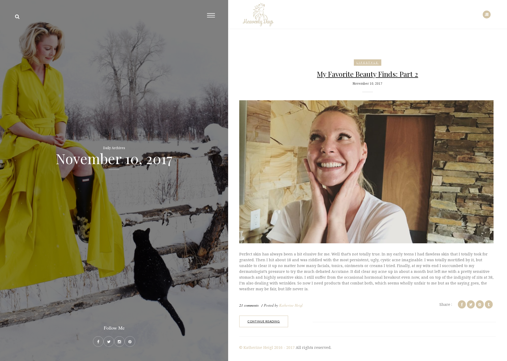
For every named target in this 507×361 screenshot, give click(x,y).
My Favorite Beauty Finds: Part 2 (367, 74)
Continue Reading (263, 321)
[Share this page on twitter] (471, 304)
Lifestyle (367, 62)
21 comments (249, 305)
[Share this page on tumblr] (489, 304)
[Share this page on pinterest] (480, 304)
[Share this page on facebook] (462, 304)
